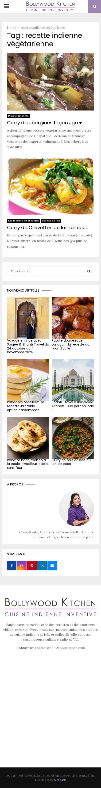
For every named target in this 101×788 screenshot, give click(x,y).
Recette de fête (51, 220)
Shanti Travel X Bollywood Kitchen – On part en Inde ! (73, 406)
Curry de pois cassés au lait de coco (71, 462)
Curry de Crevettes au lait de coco (48, 227)
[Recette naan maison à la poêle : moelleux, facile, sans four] (28, 438)
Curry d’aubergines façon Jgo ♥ (44, 122)
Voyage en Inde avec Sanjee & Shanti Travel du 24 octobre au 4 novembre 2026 (28, 346)
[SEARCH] (89, 271)
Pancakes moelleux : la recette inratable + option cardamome (25, 406)
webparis (60, 779)
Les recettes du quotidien (23, 220)
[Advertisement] (50, 715)
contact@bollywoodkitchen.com (60, 648)
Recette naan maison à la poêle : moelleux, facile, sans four (28, 464)
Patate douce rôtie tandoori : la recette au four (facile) (70, 344)
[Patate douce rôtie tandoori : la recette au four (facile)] (73, 318)
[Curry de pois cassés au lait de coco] (73, 438)
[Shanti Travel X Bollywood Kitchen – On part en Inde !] (73, 380)
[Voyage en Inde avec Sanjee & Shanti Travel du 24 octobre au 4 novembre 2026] (28, 318)
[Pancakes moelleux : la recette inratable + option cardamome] (28, 380)
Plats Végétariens (18, 115)
